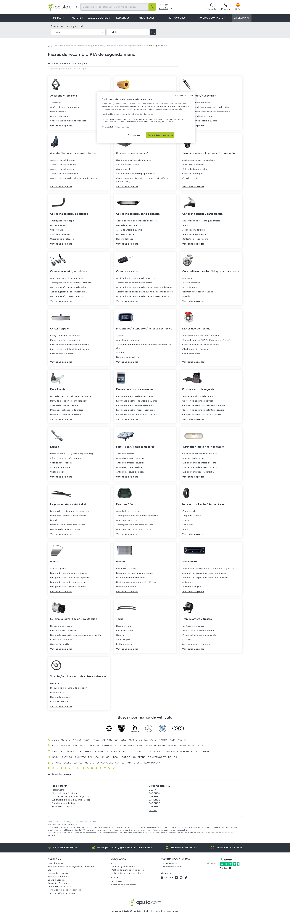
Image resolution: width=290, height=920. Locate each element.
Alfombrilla (55, 103)
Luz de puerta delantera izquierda (199, 467)
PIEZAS (57, 18)
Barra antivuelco (58, 225)
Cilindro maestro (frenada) (195, 349)
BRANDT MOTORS (168, 746)
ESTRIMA (126, 763)
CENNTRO (111, 751)
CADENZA (154, 793)
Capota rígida (123, 640)
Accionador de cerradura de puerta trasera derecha (142, 296)
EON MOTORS (86, 763)
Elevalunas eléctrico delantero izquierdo (136, 401)
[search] (152, 7)
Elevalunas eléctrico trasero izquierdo (135, 410)
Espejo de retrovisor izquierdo (65, 340)
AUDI (172, 740)
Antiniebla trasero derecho (130, 458)
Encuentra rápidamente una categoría (67, 64)
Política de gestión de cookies (126, 873)
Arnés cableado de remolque (65, 107)
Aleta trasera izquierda (194, 234)
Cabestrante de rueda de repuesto (68, 121)
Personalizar (134, 135)
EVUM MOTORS (152, 763)
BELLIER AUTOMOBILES (86, 746)
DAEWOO (66, 757)
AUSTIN (182, 740)
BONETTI (151, 746)
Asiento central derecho (62, 160)
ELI (75, 763)
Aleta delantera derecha (128, 225)
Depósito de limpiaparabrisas (65, 529)
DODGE (126, 757)
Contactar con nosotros (60, 887)
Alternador (187, 278)
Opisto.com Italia (169, 863)
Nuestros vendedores (59, 877)
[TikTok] (186, 878)
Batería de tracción (126, 569)
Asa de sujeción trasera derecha (66, 296)
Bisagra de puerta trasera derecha (67, 582)
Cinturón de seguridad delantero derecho (203, 405)
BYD (203, 746)
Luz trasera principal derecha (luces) (70, 797)
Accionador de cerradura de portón (134, 283)
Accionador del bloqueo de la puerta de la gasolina (208, 569)
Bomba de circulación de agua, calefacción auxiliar (76, 635)
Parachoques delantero (64, 803)
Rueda (185, 529)
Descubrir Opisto (56, 863)
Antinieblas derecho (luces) (130, 467)
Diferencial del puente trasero (65, 414)
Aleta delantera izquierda (129, 230)
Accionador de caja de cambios (198, 160)
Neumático (188, 525)
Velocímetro (58, 790)
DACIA (55, 757)
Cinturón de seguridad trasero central (201, 414)
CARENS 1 (154, 797)
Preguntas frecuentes (59, 883)
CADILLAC (57, 751)
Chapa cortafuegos (60, 234)
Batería (186, 296)
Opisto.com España (171, 867)
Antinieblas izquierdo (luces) (130, 472)
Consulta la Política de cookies (115, 127)
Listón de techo (124, 644)
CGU (113, 863)
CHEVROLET (141, 751)
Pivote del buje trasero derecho (198, 630)
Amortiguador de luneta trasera (66, 278)
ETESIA (138, 763)
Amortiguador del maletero (130, 520)
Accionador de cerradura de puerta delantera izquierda (144, 292)
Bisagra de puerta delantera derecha (69, 573)
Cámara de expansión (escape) (66, 458)
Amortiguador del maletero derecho (134, 525)
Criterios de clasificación (123, 885)
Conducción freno (191, 354)
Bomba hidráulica (59, 701)
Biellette (54, 683)
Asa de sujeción (58, 569)
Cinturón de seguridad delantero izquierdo (204, 410)
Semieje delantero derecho (196, 644)
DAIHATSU (80, 757)
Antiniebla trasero (125, 454)
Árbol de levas (189, 287)
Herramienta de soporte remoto (64, 890)
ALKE (123, 740)
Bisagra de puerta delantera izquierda (69, 578)
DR (169, 757)
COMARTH (183, 751)
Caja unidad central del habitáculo (199, 454)
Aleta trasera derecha (193, 230)
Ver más (153, 811)
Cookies (115, 877)
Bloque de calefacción (61, 626)
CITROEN (170, 751)
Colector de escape (60, 467)
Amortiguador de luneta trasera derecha (137, 516)
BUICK (195, 746)
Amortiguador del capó (62, 221)
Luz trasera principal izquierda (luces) (71, 800)
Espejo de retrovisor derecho (65, 336)
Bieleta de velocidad (193, 165)
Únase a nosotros (57, 880)
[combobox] (118, 7)
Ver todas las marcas (59, 774)
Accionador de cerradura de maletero (135, 278)
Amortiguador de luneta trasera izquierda (71, 283)
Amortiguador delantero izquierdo (199, 121)
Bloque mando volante (128, 357)
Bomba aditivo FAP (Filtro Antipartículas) (71, 454)
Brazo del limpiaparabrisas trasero (67, 525)
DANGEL (106, 757)
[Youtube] (171, 878)
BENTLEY (107, 746)
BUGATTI (185, 746)
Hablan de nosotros (58, 873)
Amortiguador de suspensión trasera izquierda (206, 112)
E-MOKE (56, 763)
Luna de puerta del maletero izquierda (70, 349)
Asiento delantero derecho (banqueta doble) (73, 178)
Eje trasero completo (193, 626)
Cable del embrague (192, 174)
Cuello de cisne (58, 472)
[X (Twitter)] (167, 878)
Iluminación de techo (193, 458)
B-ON (55, 746)
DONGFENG (138, 757)
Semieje (186, 640)
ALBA (97, 740)
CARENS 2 (154, 800)
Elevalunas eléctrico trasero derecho (135, 405)
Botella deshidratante (61, 640)
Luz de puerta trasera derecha (198, 472)
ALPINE (133, 740)
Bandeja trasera (58, 112)
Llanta (185, 520)
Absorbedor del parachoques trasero (201, 221)
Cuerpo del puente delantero (65, 405)
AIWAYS (77, 740)
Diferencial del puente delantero (66, 410)
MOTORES (77, 18)
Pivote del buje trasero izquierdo (199, 635)
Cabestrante (56, 230)
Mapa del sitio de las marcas (62, 893)
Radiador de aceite (126, 587)
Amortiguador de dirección (196, 103)
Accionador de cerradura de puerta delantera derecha (144, 287)
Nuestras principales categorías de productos (71, 867)
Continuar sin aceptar (184, 95)
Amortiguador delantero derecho (199, 116)
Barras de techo (124, 630)
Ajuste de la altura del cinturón (198, 396)
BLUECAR (120, 746)
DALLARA (93, 757)
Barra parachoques (126, 234)
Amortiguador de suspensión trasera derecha (205, 107)
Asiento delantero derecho (64, 174)
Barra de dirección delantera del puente (70, 396)
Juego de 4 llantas (191, 516)
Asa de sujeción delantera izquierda (68, 292)
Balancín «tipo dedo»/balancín (197, 292)
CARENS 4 (154, 806)
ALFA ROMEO (110, 740)
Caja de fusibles (124, 169)
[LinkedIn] (176, 878)
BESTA (152, 790)
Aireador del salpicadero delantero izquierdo (205, 578)
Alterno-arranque (191, 283)
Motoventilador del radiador (130, 578)
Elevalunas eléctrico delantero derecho (136, 396)
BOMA (139, 746)
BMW (131, 746)
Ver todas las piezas (61, 126)
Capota (120, 635)
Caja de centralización (127, 165)
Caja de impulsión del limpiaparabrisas (135, 174)
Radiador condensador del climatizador (136, 582)
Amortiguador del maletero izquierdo (135, 529)
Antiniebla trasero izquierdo (130, 463)
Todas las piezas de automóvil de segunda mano (78, 46)
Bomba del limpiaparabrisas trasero (68, 516)
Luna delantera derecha (62, 354)
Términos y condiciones (123, 867)
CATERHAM (85, 751)
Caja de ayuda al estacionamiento (133, 160)
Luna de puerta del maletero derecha (69, 345)
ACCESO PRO (241, 18)
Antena (120, 353)
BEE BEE (66, 746)
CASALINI (71, 751)
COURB (195, 751)
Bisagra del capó (124, 239)
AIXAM (87, 740)
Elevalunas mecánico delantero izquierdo (137, 414)
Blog (50, 870)
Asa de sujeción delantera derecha (68, 287)
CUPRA (206, 751)
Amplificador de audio (127, 340)
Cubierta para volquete (62, 239)
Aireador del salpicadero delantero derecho (204, 573)
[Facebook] (162, 878)
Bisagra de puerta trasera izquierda (68, 587)
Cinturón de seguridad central (197, 401)
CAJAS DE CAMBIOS (99, 18)
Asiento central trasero (62, 169)
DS (175, 757)
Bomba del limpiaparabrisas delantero (69, 511)
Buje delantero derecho (194, 169)
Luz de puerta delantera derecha (199, 463)
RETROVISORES (177, 18)
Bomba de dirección (60, 697)
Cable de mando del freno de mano (200, 345)
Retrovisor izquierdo (62, 806)
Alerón (185, 225)
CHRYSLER (156, 751)
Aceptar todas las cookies (160, 135)
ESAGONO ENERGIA (108, 763)
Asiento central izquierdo (63, 165)
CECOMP (98, 751)
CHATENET (125, 751)
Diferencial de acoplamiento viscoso (134, 573)
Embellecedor (189, 511)
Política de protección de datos (127, 870)
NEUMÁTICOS (122, 18)
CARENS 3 (154, 803)
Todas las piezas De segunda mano (125, 46)
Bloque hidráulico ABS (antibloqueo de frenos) (206, 340)
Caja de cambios (190, 178)
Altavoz (120, 336)
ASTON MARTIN (159, 740)
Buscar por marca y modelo (67, 26)
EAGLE (67, 763)
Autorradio (187, 582)
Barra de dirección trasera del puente (69, 401)
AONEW (143, 740)
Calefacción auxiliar (60, 644)
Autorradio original (191, 587)
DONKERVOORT (157, 757)
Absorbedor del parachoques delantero (136, 221)
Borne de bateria (59, 116)
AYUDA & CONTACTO (211, 18)
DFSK (116, 757)
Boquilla (54, 520)
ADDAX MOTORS (61, 740)
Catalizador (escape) (61, 463)
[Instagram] (181, 878)
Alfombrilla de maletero (128, 511)
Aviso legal (116, 881)
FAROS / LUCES (146, 18)
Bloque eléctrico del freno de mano (200, 336)
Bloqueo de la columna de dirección (68, 688)
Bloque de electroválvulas (63, 630)
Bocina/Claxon (57, 692)
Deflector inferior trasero (195, 239)
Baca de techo (123, 626)
